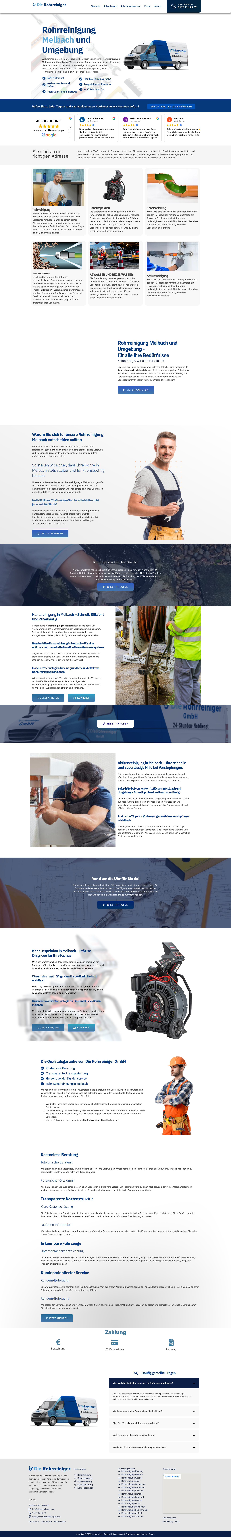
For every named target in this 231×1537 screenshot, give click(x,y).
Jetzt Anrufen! (185, 4)
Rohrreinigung (110, 6)
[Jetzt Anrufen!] (173, 6)
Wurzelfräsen (41, 273)
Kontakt (157, 6)
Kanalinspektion (100, 208)
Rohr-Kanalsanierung (131, 6)
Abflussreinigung (157, 276)
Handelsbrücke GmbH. (145, 1534)
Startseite (95, 6)
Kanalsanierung (156, 208)
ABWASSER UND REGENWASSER (111, 275)
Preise (147, 6)
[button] (199, 128)
